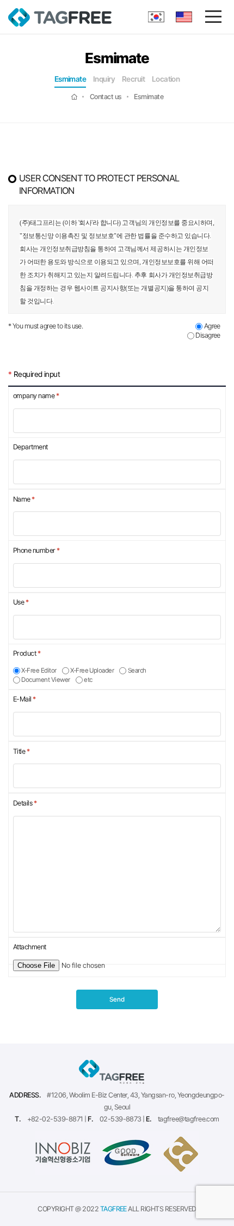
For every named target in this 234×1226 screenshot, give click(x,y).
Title (21, 751)
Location (166, 79)
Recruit (133, 79)
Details (24, 803)
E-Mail (24, 699)
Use (20, 602)
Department (30, 446)
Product (26, 653)
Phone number (36, 550)
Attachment (29, 946)
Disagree (207, 335)
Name (24, 499)
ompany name (36, 395)
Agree (211, 326)
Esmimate (70, 79)
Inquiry (104, 79)
